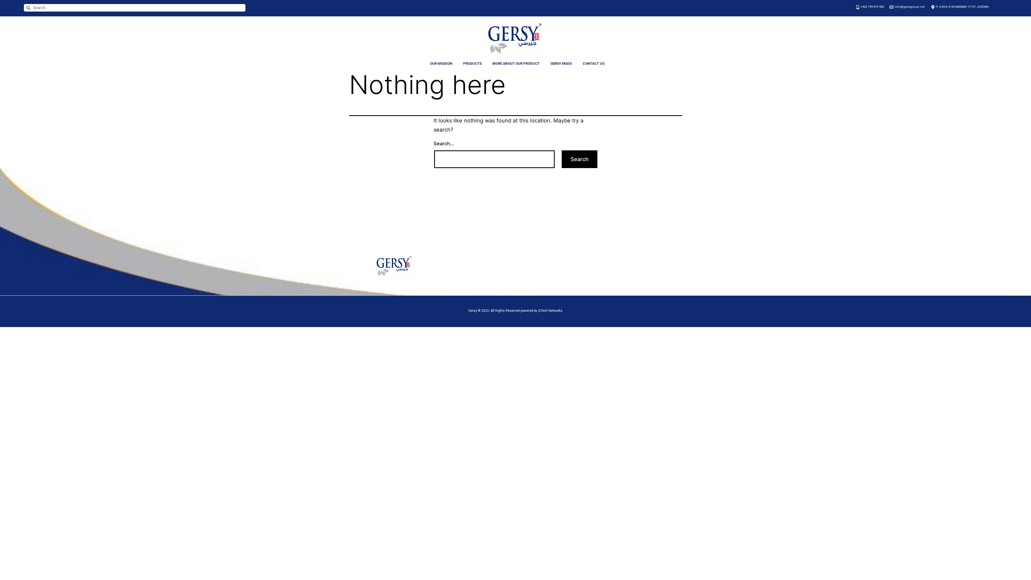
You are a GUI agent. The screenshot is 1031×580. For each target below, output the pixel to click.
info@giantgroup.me (623, 281)
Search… (444, 143)
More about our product (516, 63)
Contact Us (593, 63)
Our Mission (441, 63)
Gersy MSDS (561, 63)
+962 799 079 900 (621, 267)
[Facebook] (549, 265)
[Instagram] (556, 265)
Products (472, 63)
